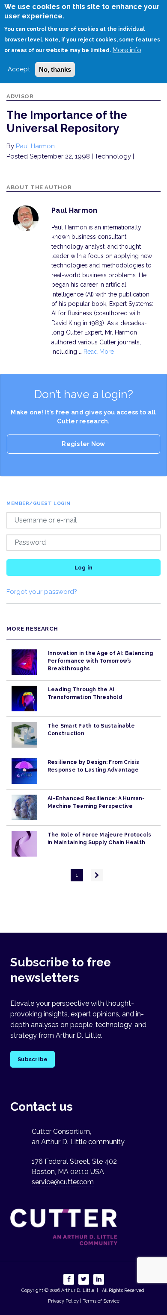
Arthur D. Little (77, 1290)
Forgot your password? (41, 592)
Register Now (83, 443)
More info (127, 50)
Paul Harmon (35, 146)
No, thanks (55, 69)
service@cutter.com (63, 1182)
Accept (19, 69)
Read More (99, 351)
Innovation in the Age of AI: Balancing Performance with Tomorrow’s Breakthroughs (100, 661)
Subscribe (33, 1059)
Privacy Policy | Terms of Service (83, 1301)
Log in (84, 567)
